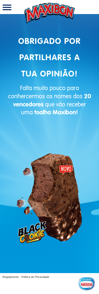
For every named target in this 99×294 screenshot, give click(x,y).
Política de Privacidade (35, 276)
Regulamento (11, 276)
